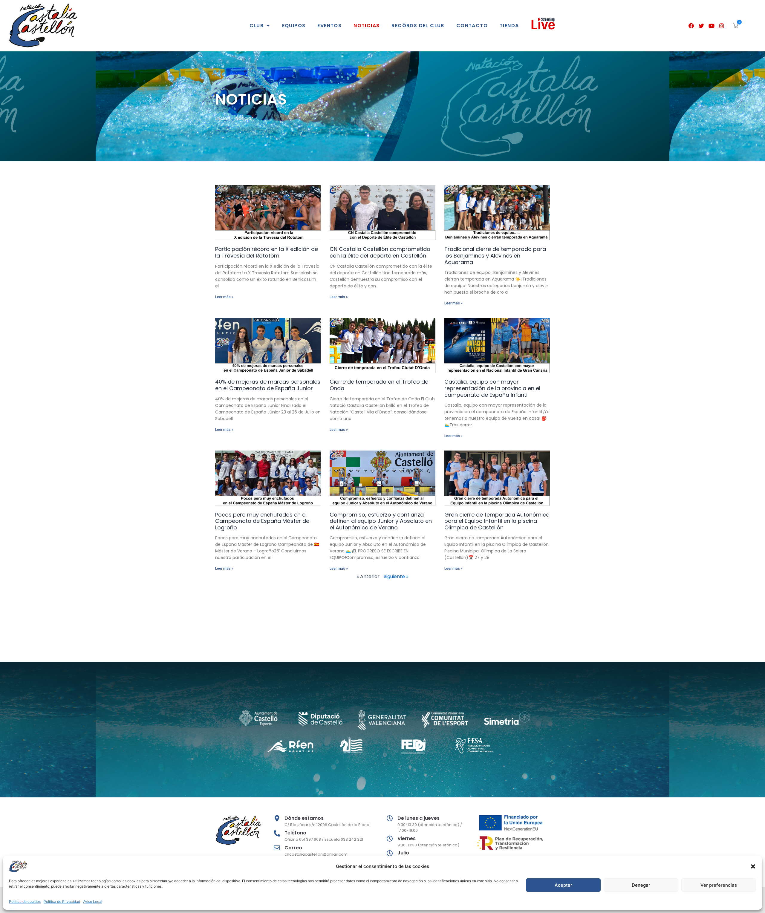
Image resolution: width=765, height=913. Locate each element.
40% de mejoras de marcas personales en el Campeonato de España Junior (267, 385)
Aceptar (563, 885)
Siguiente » (396, 576)
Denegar (641, 885)
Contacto (472, 25)
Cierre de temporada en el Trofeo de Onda (379, 385)
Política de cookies (25, 901)
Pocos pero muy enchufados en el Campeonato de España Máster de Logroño (262, 521)
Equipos (294, 25)
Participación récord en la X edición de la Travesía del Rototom (266, 252)
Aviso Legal (92, 901)
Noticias (367, 25)
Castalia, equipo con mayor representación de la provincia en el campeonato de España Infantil (492, 388)
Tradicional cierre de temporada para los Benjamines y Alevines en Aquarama (495, 255)
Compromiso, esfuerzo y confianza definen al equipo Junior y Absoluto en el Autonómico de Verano (381, 521)
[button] (753, 866)
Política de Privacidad (62, 901)
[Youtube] (711, 25)
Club (257, 25)
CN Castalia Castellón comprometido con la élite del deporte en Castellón (380, 252)
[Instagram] (721, 25)
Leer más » (224, 297)
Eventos (329, 25)
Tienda (509, 25)
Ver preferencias (718, 885)
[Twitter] (701, 25)
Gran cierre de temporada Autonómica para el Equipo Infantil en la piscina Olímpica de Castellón (497, 521)
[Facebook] (691, 25)
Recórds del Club (417, 25)
